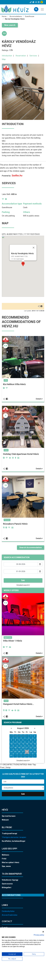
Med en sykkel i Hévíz (10, 862)
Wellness (5, 855)
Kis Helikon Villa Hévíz (14, 384)
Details (39, 399)
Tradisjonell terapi (9, 833)
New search (9, 25)
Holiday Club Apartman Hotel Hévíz (21, 454)
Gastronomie (7, 884)
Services (33, 55)
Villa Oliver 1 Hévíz (12, 640)
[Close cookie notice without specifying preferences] (43, 932)
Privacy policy (39, 935)
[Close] (33, 248)
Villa (5, 380)
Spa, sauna (6, 866)
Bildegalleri (6, 887)
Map (4, 59)
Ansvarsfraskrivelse (9, 915)
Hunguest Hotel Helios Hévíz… (18, 704)
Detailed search (23, 585)
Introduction (7, 55)
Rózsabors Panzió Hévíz (15, 524)
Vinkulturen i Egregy (10, 880)
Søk (23, 580)
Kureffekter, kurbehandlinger (13, 841)
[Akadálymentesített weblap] (42, 2)
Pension (7, 520)
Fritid (4, 859)
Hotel (6, 450)
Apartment (7, 637)
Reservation (21, 55)
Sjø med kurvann (8, 816)
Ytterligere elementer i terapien (14, 837)
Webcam (5, 820)
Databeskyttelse (8, 911)
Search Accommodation (30, 547)
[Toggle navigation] (42, 9)
